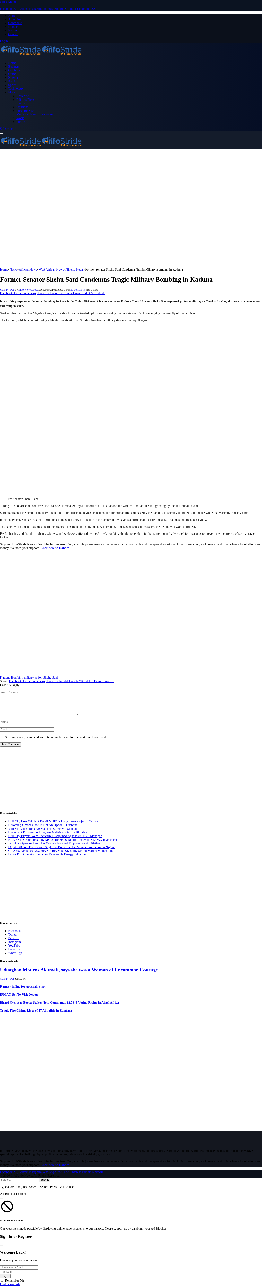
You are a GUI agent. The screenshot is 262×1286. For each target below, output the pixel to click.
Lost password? (10, 1284)
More (11, 92)
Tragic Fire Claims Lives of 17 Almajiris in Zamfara (36, 1010)
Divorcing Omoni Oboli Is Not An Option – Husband (43, 825)
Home (12, 63)
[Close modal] (1, 1198)
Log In (5, 1276)
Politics (13, 81)
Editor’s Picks (25, 99)
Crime (12, 74)
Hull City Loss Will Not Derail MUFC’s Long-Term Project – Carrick (53, 821)
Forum (12, 30)
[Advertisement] (131, 179)
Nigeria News (7, 290)
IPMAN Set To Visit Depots (19, 994)
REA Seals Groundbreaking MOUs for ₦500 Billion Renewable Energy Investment (62, 839)
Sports (12, 85)
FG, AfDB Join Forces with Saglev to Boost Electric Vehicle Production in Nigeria (61, 847)
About (12, 15)
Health (20, 103)
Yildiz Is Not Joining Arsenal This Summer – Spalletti (43, 828)
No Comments (78, 290)
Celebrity (14, 70)
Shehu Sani (50, 677)
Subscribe (6, 128)
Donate (13, 26)
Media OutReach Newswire (34, 114)
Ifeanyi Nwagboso (28, 290)
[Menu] (1, 133)
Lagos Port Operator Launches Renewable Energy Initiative (47, 854)
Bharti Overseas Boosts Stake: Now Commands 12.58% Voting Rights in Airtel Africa (59, 1002)
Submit (44, 1179)
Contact (13, 34)
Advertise (14, 19)
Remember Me (14, 1280)
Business (14, 66)
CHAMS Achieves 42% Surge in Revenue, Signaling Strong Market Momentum (60, 850)
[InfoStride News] (41, 56)
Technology (16, 88)
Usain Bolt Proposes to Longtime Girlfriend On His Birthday (47, 832)
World (20, 118)
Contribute (15, 23)
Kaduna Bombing (11, 677)
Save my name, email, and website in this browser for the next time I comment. (56, 737)
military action (33, 677)
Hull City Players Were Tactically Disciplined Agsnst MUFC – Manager (55, 836)
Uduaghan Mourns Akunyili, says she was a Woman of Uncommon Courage (79, 969)
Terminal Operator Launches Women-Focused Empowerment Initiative (54, 843)
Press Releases (25, 110)
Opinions (22, 107)
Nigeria (13, 77)
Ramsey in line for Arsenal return (23, 986)
